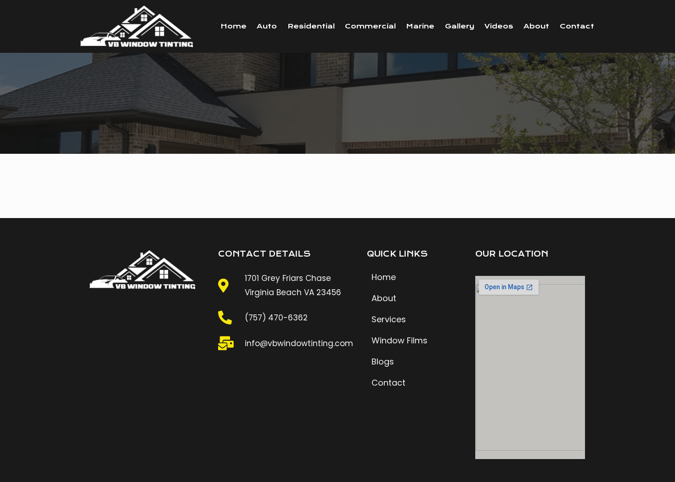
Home (233, 26)
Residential (311, 26)
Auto (267, 26)
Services (388, 319)
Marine (420, 26)
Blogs (382, 361)
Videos (498, 26)
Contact (577, 26)
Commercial (370, 26)
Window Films (399, 340)
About (536, 26)
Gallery (459, 26)
